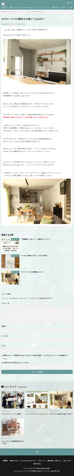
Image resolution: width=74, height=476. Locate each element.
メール (4, 336)
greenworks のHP (43, 468)
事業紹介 (4, 7)
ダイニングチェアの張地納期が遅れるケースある (12, 442)
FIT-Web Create (35, 471)
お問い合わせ (37, 463)
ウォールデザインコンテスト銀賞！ (11, 414)
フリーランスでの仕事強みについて (32, 272)
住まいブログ (12, 11)
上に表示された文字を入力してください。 (16, 362)
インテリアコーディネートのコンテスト (37, 414)
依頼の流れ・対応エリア (60, 7)
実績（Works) (14, 7)
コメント (5, 303)
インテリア (21, 11)
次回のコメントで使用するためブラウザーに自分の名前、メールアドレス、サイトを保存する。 (36, 355)
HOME (4, 11)
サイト (3, 346)
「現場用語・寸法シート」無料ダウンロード (35, 239)
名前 (3, 326)
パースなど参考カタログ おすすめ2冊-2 (34, 255)
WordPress (55, 471)
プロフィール (45, 7)
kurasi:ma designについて (30, 7)
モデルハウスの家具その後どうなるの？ (36, 11)
